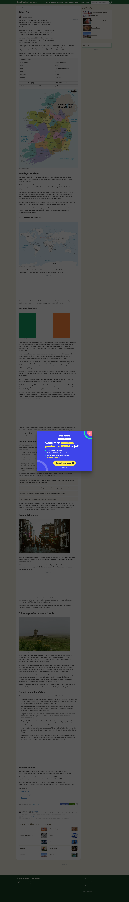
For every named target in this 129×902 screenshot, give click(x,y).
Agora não (64, 467)
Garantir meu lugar (63, 463)
